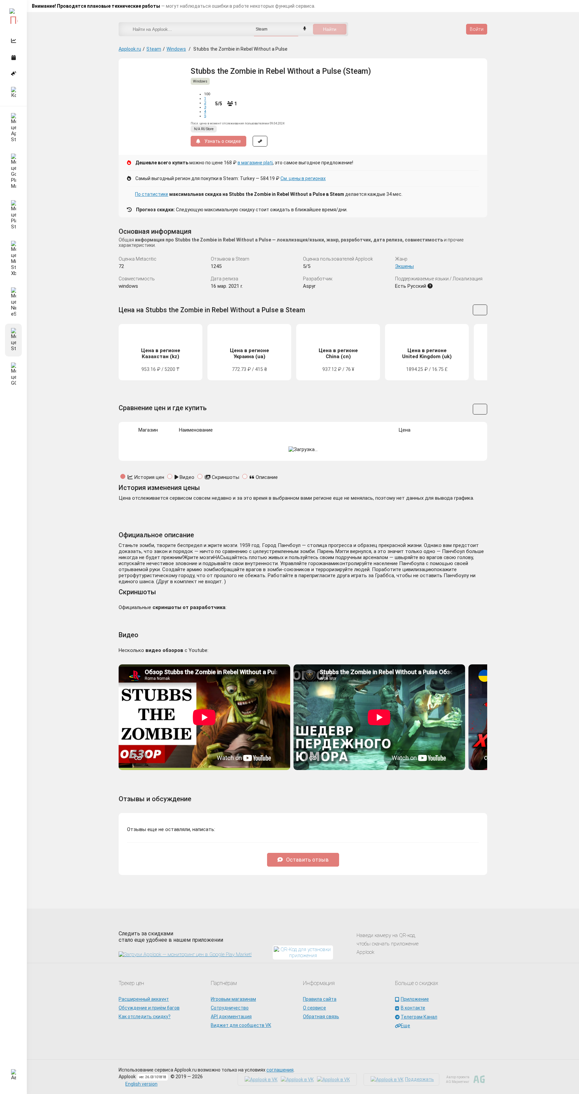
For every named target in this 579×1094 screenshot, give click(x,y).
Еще (405, 1025)
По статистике (151, 194)
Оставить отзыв (307, 860)
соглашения (280, 1070)
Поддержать (419, 1079)
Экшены (404, 266)
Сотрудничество (230, 1007)
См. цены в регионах (303, 178)
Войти (477, 29)
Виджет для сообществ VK (241, 1025)
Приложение (415, 999)
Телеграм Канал (419, 1017)
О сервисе (314, 1007)
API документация (231, 1016)
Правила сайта (319, 999)
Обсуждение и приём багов (149, 1007)
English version (141, 1084)
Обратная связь (321, 1016)
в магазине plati (255, 162)
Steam (153, 49)
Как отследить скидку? (145, 1016)
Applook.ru (130, 49)
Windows (176, 49)
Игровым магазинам (233, 999)
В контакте (413, 1007)
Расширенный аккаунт (144, 999)
